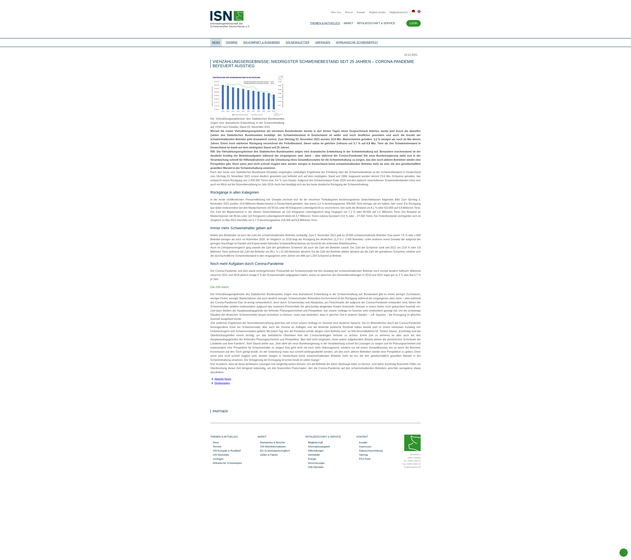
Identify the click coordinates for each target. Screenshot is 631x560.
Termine (232, 42)
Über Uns (336, 12)
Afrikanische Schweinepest (357, 42)
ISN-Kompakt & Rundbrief (261, 42)
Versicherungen (315, 463)
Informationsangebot (317, 446)
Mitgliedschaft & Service (376, 23)
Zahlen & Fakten (268, 455)
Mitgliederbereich (399, 12)
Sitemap (362, 455)
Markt (348, 23)
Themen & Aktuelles (325, 23)
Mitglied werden (377, 12)
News (216, 42)
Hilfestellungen (314, 451)
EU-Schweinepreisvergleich (274, 451)
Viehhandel (312, 455)
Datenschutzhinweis (10, 552)
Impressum (364, 446)
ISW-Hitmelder (314, 467)
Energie (310, 459)
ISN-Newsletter (297, 42)
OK (1, 557)
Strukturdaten (222, 383)
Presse (349, 12)
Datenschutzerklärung (370, 451)
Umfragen (322, 42)
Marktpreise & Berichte (271, 442)
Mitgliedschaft (314, 442)
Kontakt (361, 12)
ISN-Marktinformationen (272, 446)
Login (413, 23)
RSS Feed (363, 459)
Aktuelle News (222, 379)
